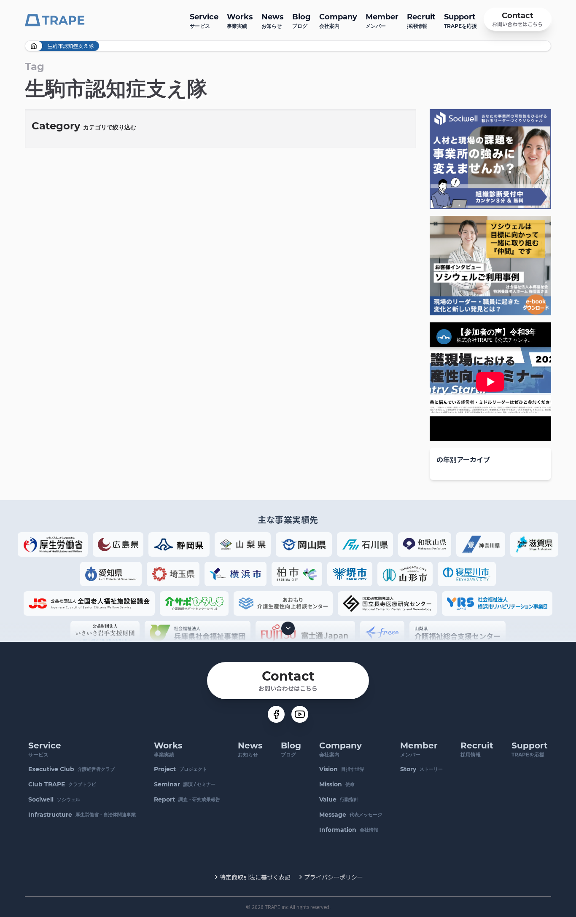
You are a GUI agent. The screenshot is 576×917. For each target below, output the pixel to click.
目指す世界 (341, 769)
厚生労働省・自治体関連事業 (82, 814)
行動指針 (338, 799)
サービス (204, 20)
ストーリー (421, 769)
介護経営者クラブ (71, 769)
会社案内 (338, 20)
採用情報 (421, 20)
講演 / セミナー (184, 784)
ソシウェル (54, 799)
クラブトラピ (62, 784)
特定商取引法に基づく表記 (255, 877)
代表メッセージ (350, 814)
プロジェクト (180, 769)
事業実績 (240, 20)
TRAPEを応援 (460, 20)
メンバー (382, 20)
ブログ (301, 20)
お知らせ (272, 20)
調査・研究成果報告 (187, 799)
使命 (337, 784)
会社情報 (348, 830)
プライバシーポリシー (333, 877)
